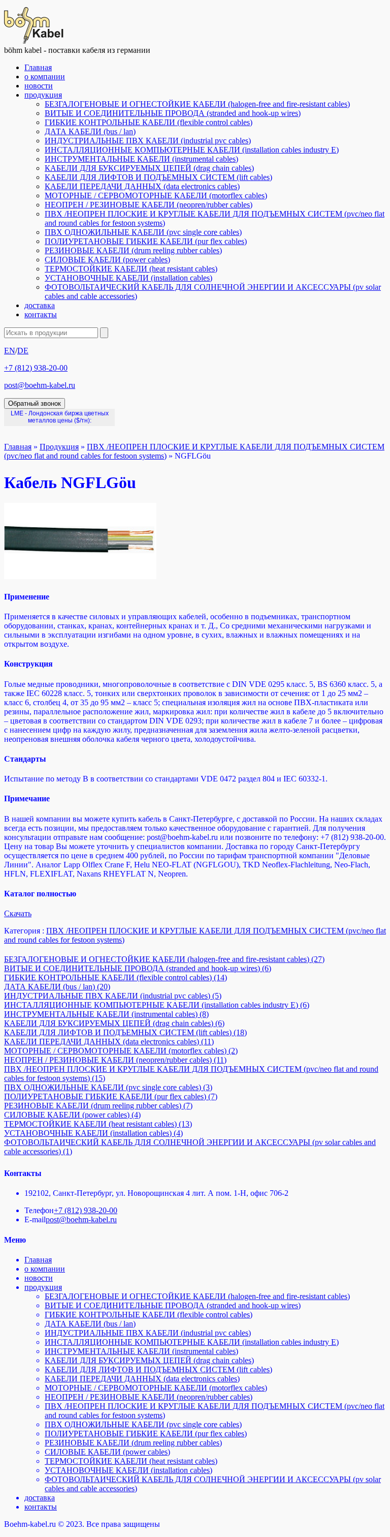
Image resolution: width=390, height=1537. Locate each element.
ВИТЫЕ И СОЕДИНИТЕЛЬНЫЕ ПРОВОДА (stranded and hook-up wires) (173, 113)
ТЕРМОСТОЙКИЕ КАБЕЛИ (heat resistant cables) (131, 268)
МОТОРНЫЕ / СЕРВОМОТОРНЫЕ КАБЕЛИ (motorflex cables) (156, 195)
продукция (43, 95)
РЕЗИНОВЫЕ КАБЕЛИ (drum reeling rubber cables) (133, 250)
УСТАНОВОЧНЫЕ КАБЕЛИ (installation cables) (128, 278)
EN (9, 350)
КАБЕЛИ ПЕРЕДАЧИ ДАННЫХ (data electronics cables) (142, 186)
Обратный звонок (34, 403)
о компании (44, 76)
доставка (39, 305)
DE (22, 350)
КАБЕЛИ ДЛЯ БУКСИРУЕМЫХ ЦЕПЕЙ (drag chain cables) (149, 168)
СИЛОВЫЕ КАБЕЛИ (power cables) (107, 259)
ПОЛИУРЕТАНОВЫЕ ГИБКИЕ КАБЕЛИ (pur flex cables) (146, 241)
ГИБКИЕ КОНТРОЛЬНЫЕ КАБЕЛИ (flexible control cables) (148, 122)
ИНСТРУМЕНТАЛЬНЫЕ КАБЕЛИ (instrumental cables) (141, 159)
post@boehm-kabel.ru (39, 385)
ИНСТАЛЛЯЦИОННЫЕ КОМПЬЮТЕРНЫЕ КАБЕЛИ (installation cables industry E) (192, 149)
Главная (38, 67)
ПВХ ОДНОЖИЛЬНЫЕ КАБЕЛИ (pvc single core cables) (143, 232)
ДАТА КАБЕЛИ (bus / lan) (90, 131)
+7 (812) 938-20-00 (36, 368)
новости (38, 85)
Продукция (59, 446)
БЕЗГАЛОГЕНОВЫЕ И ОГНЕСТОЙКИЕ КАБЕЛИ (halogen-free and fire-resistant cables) (197, 104)
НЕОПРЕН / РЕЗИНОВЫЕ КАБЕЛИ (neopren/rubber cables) (148, 204)
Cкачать (17, 913)
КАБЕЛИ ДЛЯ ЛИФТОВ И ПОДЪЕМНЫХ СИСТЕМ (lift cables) (158, 177)
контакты (40, 314)
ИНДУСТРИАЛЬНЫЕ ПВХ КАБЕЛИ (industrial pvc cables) (148, 140)
